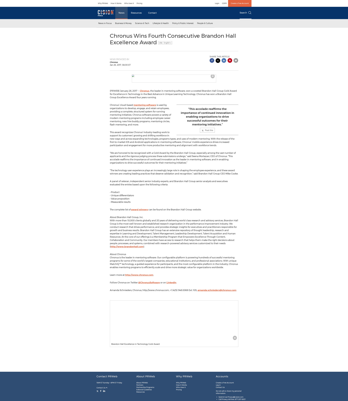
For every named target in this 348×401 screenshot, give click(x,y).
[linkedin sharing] (224, 60)
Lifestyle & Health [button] (161, 23)
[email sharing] (236, 60)
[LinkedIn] (104, 391)
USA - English (164, 43)
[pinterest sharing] (230, 60)
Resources (136, 13)
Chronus (144, 91)
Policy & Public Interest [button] (183, 23)
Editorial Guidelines (144, 390)
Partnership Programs (145, 387)
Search (243, 12)
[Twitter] (98, 391)
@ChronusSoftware (149, 282)
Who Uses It (129, 3)
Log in (218, 385)
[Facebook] (101, 391)
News (121, 13)
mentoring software (145, 105)
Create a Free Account (240, 3)
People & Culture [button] (205, 23)
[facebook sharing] (212, 60)
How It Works (116, 3)
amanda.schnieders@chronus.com (217, 290)
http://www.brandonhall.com (127, 246)
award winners (139, 209)
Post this (209, 130)
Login (217, 3)
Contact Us (101, 388)
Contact (152, 13)
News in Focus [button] (105, 23)
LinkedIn (171, 282)
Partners (139, 385)
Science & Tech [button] (142, 23)
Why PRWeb (103, 3)
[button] (174, 76)
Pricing (139, 3)
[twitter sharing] (218, 61)
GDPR (224, 3)
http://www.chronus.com (139, 275)
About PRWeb (142, 383)
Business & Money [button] (123, 23)
